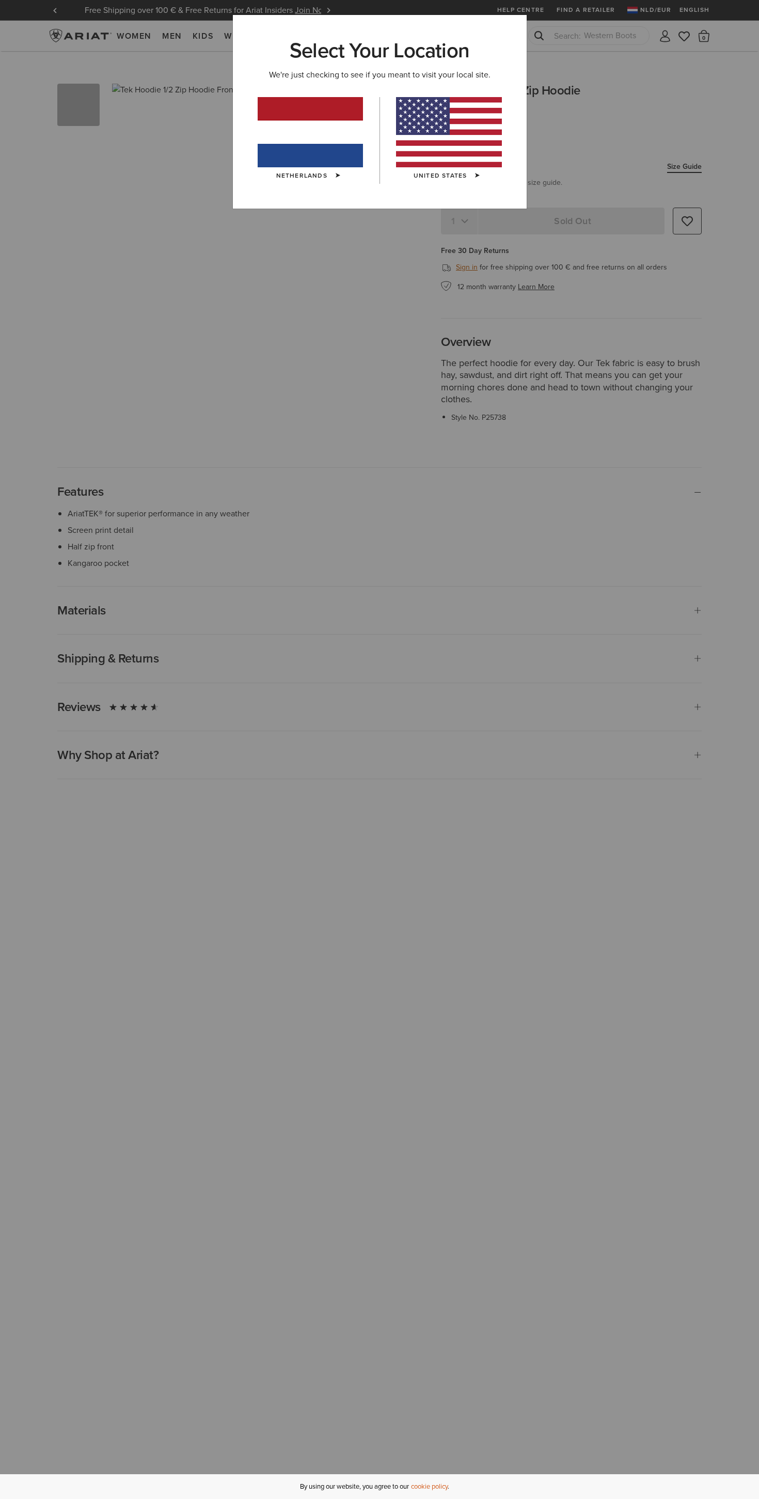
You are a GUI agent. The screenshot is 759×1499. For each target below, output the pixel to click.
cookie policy (429, 1486)
